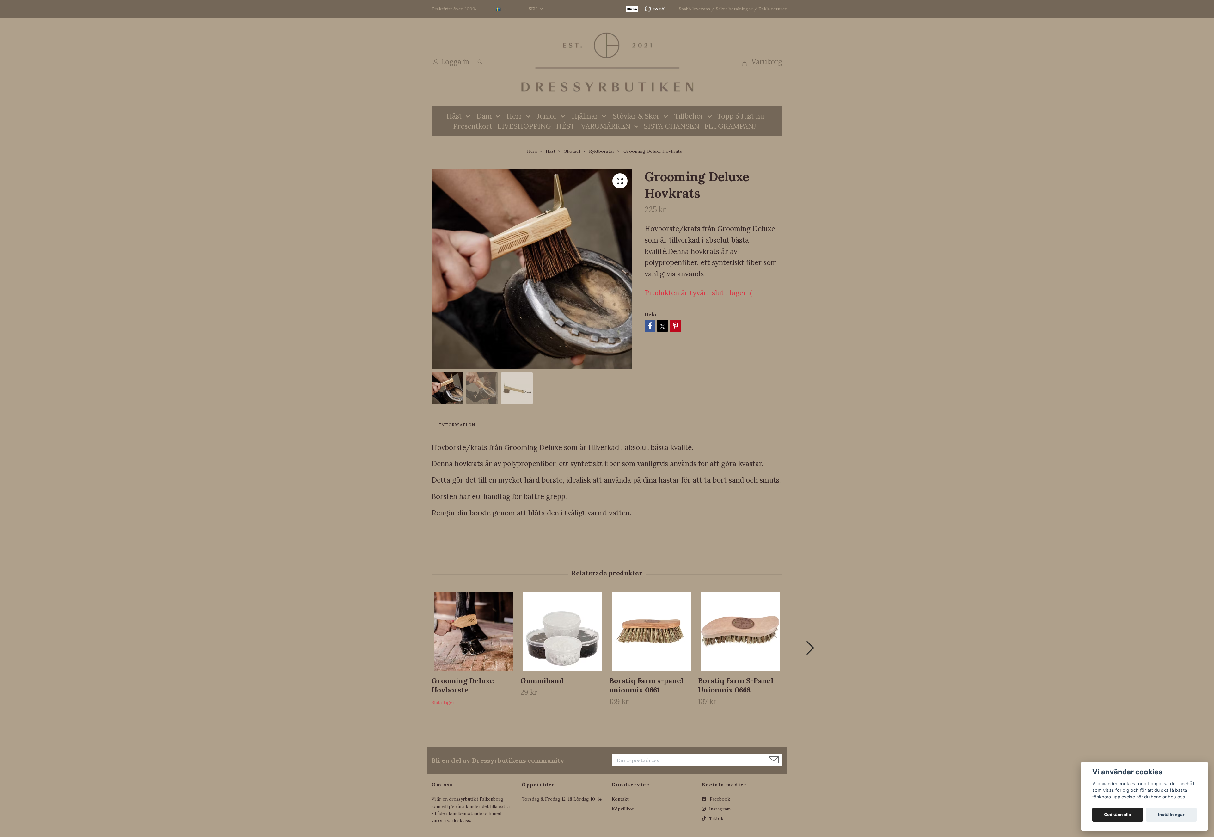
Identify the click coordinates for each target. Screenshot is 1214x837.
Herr (514, 115)
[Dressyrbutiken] (607, 61)
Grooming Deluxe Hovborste (463, 685)
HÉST (565, 126)
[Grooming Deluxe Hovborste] (474, 631)
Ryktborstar (602, 151)
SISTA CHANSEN (671, 126)
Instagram (719, 809)
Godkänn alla (1117, 814)
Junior (547, 115)
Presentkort (472, 126)
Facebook (719, 799)
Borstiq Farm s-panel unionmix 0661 (646, 685)
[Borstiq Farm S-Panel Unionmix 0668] (740, 631)
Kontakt (620, 799)
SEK (533, 9)
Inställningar (1171, 814)
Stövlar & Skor (636, 115)
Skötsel (572, 151)
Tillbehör (689, 115)
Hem (532, 151)
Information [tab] (457, 425)
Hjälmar (585, 115)
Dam (484, 115)
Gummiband (542, 680)
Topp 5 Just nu (740, 115)
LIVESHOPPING (524, 126)
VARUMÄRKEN (605, 126)
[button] (810, 648)
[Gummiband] (562, 631)
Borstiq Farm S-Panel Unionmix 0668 (735, 685)
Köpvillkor (623, 809)
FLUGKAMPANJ (730, 126)
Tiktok (715, 818)
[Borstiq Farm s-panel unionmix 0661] (651, 631)
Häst (454, 115)
